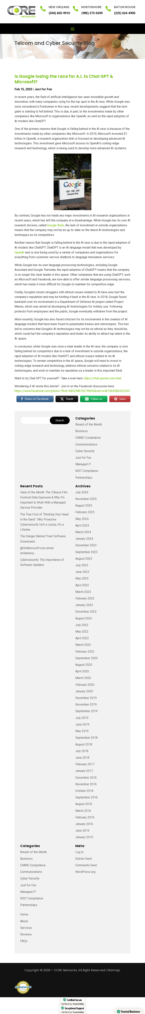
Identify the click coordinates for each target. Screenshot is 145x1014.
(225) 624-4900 (124, 13)
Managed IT (83, 464)
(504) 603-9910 (59, 13)
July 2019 (81, 718)
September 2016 (86, 797)
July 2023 (81, 565)
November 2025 (86, 499)
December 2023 (86, 545)
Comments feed (86, 865)
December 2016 (86, 777)
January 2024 (84, 538)
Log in (79, 852)
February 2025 (84, 512)
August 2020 (83, 665)
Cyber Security (85, 451)
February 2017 (84, 764)
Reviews (26, 934)
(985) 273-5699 (92, 13)
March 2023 (83, 592)
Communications (86, 444)
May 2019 (82, 731)
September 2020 (86, 658)
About (24, 921)
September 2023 (86, 552)
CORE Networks (65, 970)
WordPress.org (85, 872)
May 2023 (82, 578)
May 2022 (82, 631)
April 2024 (82, 525)
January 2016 (84, 824)
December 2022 (86, 611)
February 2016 (84, 817)
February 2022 (84, 651)
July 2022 (81, 625)
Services (26, 928)
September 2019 (86, 711)
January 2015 (84, 837)
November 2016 (86, 784)
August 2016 (83, 804)
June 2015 (82, 830)
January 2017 (84, 771)
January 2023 (84, 605)
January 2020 (84, 691)
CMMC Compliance (88, 437)
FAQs (23, 941)
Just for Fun (43, 89)
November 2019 (86, 704)
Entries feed (83, 858)
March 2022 (83, 645)
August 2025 (83, 505)
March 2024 (83, 532)
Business (81, 431)
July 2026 (81, 492)
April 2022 (82, 638)
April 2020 (82, 671)
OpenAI (19, 252)
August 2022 (83, 618)
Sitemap (113, 970)
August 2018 (83, 744)
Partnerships (83, 477)
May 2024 (82, 519)
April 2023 (82, 585)
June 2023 (82, 572)
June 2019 (82, 724)
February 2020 (84, 684)
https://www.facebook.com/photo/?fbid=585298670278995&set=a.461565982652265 (72, 391)
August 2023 (83, 558)
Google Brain (55, 225)
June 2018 (82, 757)
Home (24, 914)
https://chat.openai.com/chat (102, 378)
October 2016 (84, 791)
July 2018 (81, 751)
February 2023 (84, 598)
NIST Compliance (86, 471)
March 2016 (83, 811)
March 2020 (83, 678)
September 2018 (86, 737)
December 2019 (86, 698)
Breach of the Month (88, 424)
